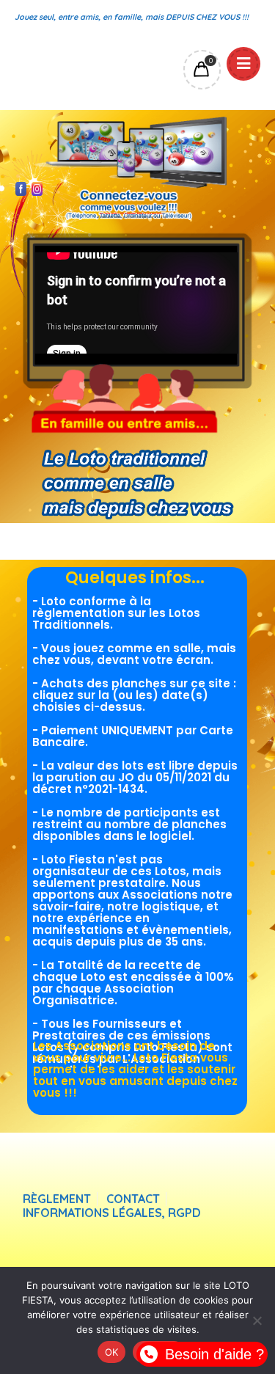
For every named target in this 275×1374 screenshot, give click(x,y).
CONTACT (133, 1199)
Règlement (57, 1199)
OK (112, 1352)
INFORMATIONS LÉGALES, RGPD (112, 1213)
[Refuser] (256, 1320)
